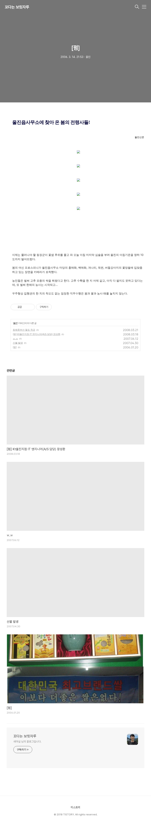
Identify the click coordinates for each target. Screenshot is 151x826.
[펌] (15, 347)
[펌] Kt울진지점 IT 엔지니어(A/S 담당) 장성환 (36, 334)
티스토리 (75, 807)
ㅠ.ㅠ (15, 338)
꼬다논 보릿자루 (17, 7)
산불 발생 (18, 342)
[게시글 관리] (30, 307)
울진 (15, 323)
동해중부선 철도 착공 (24, 329)
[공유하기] (25, 307)
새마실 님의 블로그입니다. (27, 741)
